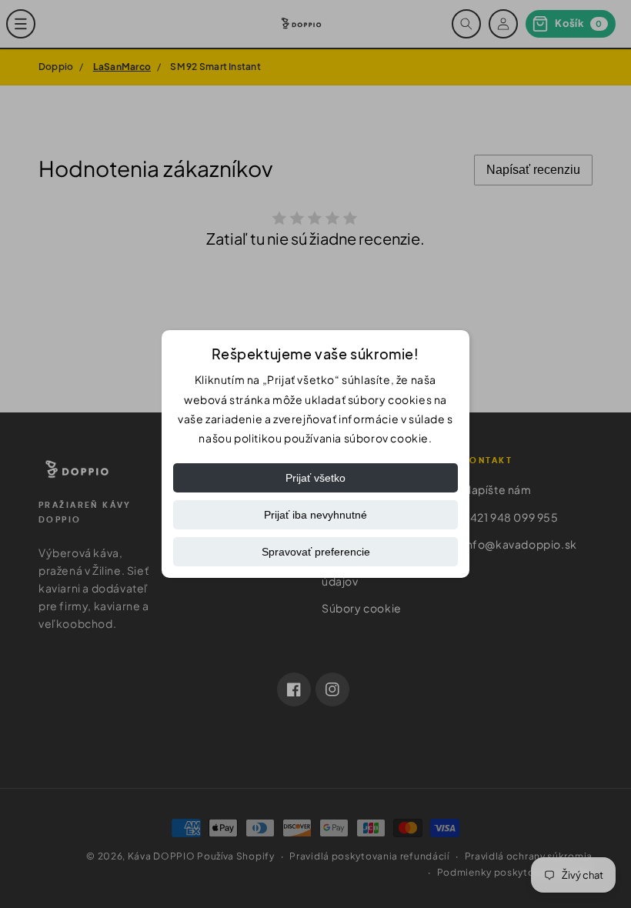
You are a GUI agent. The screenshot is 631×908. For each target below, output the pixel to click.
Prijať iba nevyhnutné (315, 515)
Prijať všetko (315, 478)
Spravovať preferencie (316, 552)
